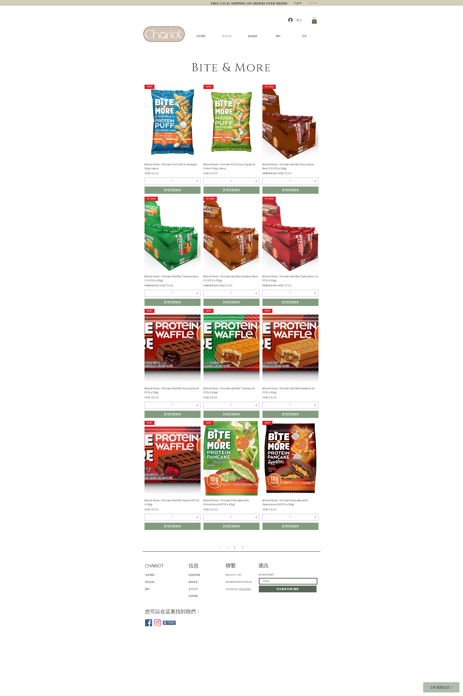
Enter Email (266, 574)
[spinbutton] (172, 181)
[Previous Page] (220, 547)
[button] (314, 20)
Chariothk (245, 589)
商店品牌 (149, 582)
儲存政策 (193, 582)
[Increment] (197, 181)
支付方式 (193, 589)
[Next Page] (242, 547)
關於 (147, 589)
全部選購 (149, 575)
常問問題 (193, 596)
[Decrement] (147, 181)
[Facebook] (148, 622)
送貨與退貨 (194, 575)
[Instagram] (157, 622)
